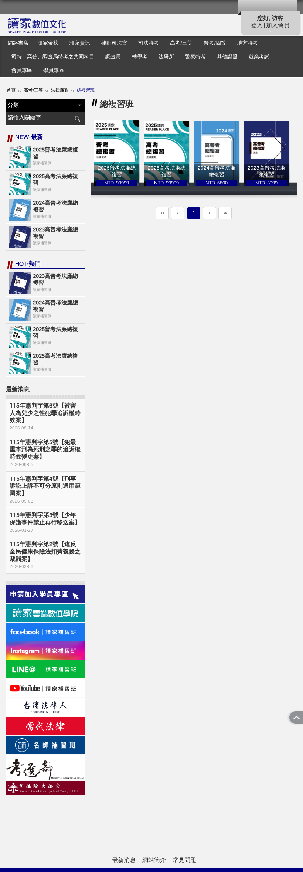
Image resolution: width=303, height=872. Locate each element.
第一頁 (162, 213)
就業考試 (259, 56)
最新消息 (124, 860)
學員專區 (53, 70)
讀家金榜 (48, 43)
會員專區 (21, 70)
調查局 (113, 56)
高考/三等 (181, 43)
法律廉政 (60, 90)
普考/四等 (215, 43)
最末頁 (225, 213)
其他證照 (227, 56)
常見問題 (184, 860)
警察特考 (195, 56)
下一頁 (209, 213)
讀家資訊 (79, 43)
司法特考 (148, 43)
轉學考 (139, 56)
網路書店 (18, 43)
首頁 (11, 90)
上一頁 (177, 213)
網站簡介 (154, 860)
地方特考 (247, 43)
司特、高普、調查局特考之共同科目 (52, 56)
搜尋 (77, 118)
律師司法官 (114, 43)
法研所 (166, 56)
